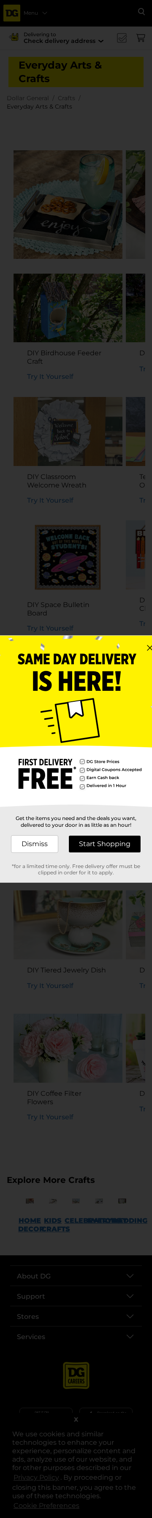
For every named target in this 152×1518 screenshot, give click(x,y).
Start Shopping (104, 844)
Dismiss (35, 844)
